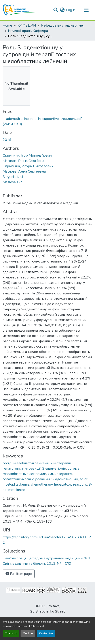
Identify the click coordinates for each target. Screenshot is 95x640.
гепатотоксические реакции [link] (26, 479)
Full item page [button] (20, 573)
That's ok (11, 633)
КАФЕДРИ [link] (26, 25)
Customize (46, 633)
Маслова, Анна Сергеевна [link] (24, 171)
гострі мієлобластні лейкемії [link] (26, 463)
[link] (47, 121)
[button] (21, 10)
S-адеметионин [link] (64, 479)
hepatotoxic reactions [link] (70, 484)
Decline (28, 633)
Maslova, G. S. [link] (13, 182)
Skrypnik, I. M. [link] (13, 176)
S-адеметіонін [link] (54, 468)
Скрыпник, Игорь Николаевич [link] (28, 166)
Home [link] (7, 25)
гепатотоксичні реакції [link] (22, 468)
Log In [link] (71, 10)
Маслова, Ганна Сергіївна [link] (23, 160)
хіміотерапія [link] (60, 463)
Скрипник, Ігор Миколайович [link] (27, 155)
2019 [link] (7, 139)
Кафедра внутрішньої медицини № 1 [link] (63, 25)
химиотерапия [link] (60, 473)
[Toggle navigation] (86, 10)
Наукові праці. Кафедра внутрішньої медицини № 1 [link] (30, 30)
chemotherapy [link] (42, 484)
